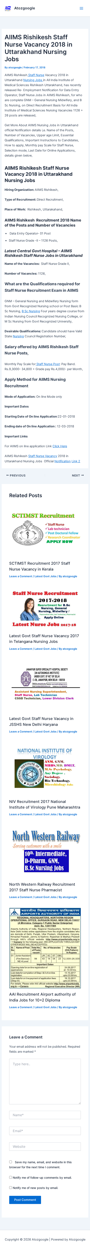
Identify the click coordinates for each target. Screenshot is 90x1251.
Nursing (18, 336)
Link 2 (76, 461)
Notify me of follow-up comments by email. (42, 1177)
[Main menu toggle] (81, 8)
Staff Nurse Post (48, 364)
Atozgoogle (24, 8)
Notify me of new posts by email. (35, 1188)
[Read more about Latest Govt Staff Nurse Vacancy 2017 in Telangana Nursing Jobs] (45, 608)
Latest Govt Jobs (46, 576)
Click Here (60, 446)
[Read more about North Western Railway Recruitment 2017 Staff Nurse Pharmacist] (45, 851)
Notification (62, 461)
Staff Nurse (35, 75)
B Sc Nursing (31, 311)
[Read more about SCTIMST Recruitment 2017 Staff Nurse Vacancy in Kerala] (45, 531)
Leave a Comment (20, 576)
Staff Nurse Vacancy (42, 456)
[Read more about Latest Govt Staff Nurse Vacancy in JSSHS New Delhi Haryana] (45, 686)
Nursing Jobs (33, 80)
